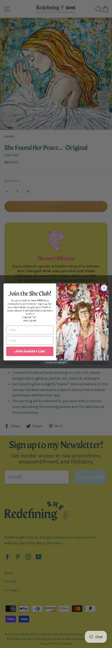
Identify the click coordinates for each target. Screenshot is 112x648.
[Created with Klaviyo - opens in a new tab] (56, 362)
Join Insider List (29, 351)
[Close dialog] (104, 288)
